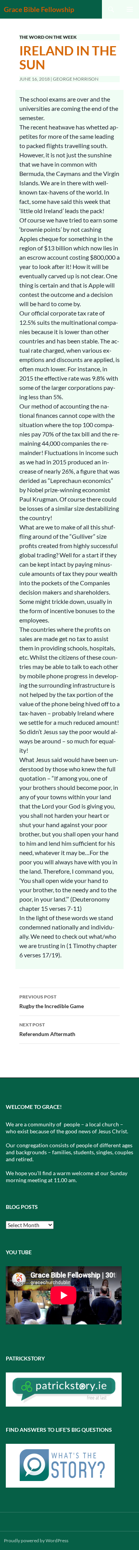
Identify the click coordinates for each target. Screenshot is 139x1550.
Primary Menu (129, 9)
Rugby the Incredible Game (51, 1001)
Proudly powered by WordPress (36, 1540)
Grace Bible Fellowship (39, 9)
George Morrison (75, 79)
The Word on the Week (48, 37)
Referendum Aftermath (47, 1029)
